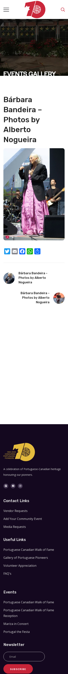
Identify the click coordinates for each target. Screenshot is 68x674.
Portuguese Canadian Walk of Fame (28, 550)
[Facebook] (13, 486)
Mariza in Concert (16, 624)
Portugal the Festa (16, 632)
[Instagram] (20, 486)
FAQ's (7, 573)
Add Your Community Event (22, 519)
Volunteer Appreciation (19, 565)
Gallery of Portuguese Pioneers (25, 558)
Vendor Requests (15, 511)
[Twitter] (5, 486)
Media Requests (14, 527)
